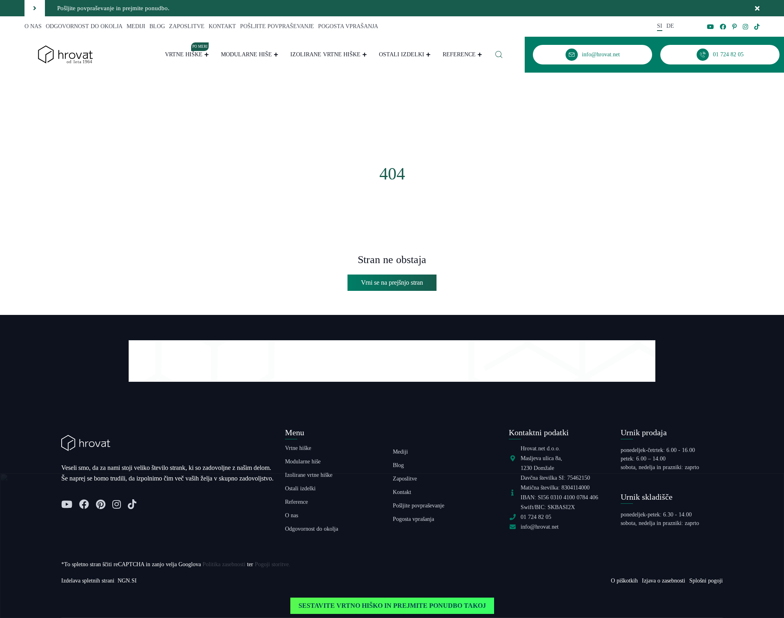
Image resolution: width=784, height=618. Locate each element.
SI (659, 26)
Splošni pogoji (706, 581)
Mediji (136, 26)
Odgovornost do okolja (84, 26)
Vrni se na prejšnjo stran (392, 282)
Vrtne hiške (186, 53)
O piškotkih (624, 581)
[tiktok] (757, 27)
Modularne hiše (246, 54)
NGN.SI (127, 581)
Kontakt (222, 26)
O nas (33, 26)
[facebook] (723, 27)
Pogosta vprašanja (348, 26)
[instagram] (745, 27)
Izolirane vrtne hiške (325, 54)
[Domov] (65, 54)
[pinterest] (734, 27)
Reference (459, 54)
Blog (157, 26)
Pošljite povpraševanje (277, 26)
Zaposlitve (187, 26)
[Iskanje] (499, 55)
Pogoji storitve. (272, 564)
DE (670, 26)
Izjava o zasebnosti (663, 581)
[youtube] (710, 27)
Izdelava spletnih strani (87, 581)
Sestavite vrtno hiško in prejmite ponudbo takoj (392, 605)
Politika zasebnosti (224, 564)
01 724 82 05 (536, 517)
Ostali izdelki (401, 54)
